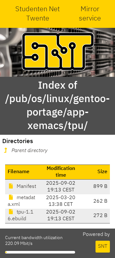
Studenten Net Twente (37, 14)
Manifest (25, 186)
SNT (102, 246)
